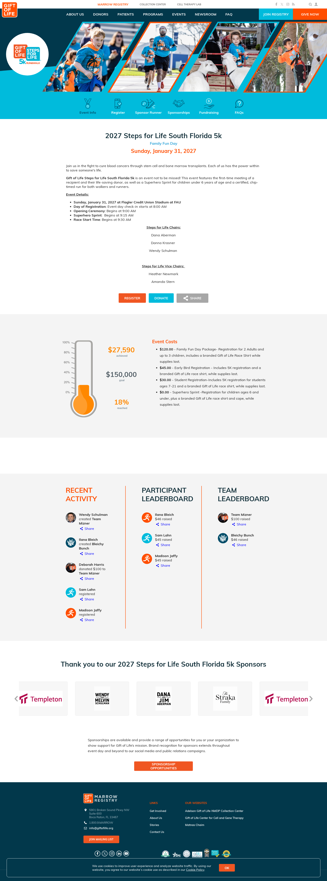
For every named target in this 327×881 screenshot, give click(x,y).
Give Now (310, 14)
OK (227, 868)
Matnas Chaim (194, 825)
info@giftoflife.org (101, 828)
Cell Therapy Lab (189, 4)
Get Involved (158, 811)
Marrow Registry (113, 4)
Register (132, 298)
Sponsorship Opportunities (163, 766)
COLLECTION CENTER (153, 4)
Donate (161, 298)
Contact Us (157, 832)
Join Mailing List (101, 839)
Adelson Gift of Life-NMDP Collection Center (214, 811)
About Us (156, 818)
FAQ (228, 14)
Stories (154, 825)
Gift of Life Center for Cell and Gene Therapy (214, 818)
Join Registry (276, 14)
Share (89, 528)
